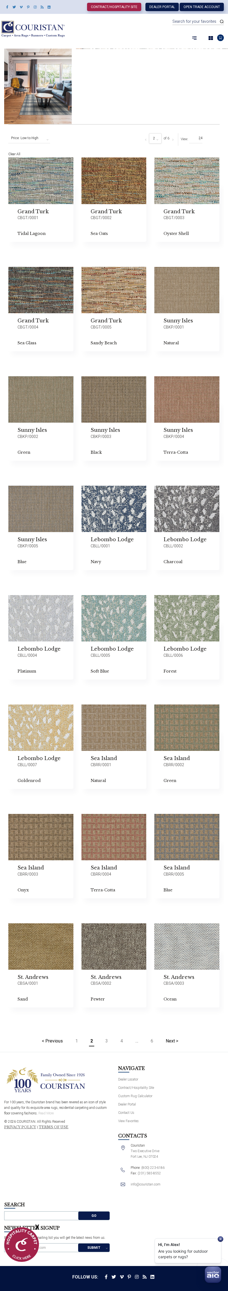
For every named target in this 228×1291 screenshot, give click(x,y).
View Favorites (128, 1121)
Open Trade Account (202, 7)
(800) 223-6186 (153, 1168)
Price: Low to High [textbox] (24, 138)
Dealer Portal (162, 7)
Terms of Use (53, 1127)
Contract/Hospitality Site (114, 7)
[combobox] (29, 138)
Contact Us (126, 1113)
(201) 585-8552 (149, 1173)
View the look (87, 164)
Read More (46, 1113)
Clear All (14, 154)
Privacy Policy (20, 1127)
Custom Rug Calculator (135, 1096)
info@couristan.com (145, 1184)
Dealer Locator (128, 1079)
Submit (93, 1248)
